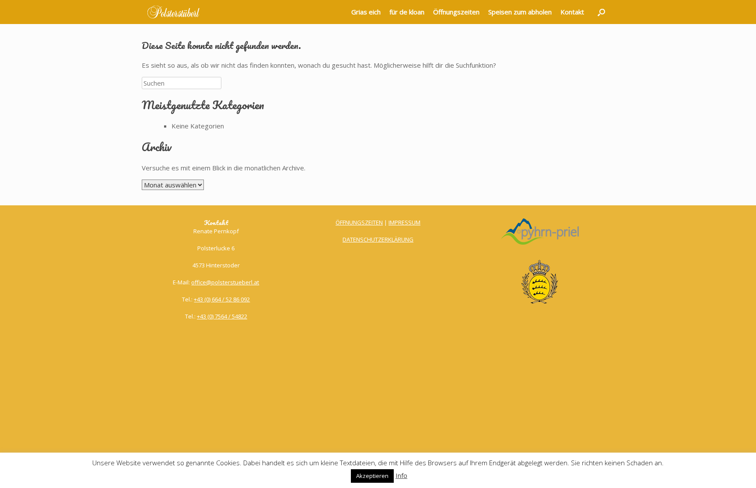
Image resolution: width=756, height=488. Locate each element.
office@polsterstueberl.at (225, 282)
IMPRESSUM (404, 222)
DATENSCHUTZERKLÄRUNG (378, 239)
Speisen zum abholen (520, 11)
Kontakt (572, 11)
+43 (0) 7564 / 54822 (222, 316)
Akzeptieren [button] (372, 476)
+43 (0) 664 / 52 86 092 (222, 299)
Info (401, 475)
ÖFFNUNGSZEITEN (359, 222)
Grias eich (366, 11)
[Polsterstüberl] (173, 12)
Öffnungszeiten (456, 11)
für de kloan (406, 11)
